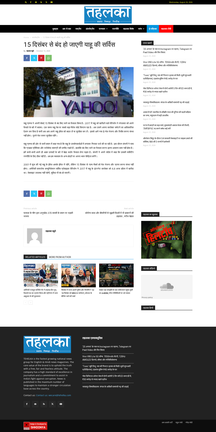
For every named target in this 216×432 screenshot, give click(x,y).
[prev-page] (26, 303)
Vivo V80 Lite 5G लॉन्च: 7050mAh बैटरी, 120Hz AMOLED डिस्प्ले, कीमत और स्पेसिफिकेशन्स (164, 64)
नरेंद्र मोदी (188, 422)
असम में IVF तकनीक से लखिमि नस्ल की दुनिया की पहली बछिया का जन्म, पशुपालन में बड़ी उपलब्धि (167, 114)
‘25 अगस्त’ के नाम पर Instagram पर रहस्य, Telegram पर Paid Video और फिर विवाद (167, 51)
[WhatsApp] (48, 58)
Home (26, 37)
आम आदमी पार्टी (167, 422)
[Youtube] (51, 2)
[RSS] (41, 2)
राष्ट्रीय (78, 28)
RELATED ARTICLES (35, 257)
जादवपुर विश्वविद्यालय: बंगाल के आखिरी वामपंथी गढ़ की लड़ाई (166, 102)
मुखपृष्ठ (55, 28)
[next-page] (31, 303)
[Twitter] (46, 2)
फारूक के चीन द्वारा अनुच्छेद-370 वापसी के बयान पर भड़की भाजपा (48, 215)
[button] (26, 2)
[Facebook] (30, 2)
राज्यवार (102, 28)
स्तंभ (140, 28)
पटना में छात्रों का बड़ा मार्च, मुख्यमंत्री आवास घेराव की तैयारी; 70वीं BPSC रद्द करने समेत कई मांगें (166, 127)
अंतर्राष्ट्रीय (90, 28)
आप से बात (66, 28)
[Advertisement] (165, 182)
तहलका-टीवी (166, 28)
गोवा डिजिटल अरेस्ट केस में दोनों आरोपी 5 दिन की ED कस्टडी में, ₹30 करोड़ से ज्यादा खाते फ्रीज (167, 90)
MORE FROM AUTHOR (60, 257)
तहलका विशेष (128, 28)
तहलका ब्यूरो (30, 51)
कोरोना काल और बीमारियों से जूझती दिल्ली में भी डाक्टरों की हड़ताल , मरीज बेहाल (109, 215)
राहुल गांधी (179, 422)
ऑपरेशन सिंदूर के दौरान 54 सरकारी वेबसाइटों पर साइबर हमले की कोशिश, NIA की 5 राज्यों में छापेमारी (167, 140)
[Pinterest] (41, 58)
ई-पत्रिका (153, 28)
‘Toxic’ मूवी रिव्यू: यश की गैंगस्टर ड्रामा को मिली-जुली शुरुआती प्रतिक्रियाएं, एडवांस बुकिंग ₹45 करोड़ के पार (167, 77)
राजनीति (115, 28)
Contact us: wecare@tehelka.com (53, 395)
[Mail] (36, 2)
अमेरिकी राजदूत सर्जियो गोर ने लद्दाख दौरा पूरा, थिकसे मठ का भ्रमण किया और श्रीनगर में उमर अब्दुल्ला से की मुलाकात (41, 293)
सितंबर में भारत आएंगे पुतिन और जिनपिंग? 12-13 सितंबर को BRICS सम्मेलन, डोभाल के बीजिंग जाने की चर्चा (78, 293)
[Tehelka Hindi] (108, 15)
